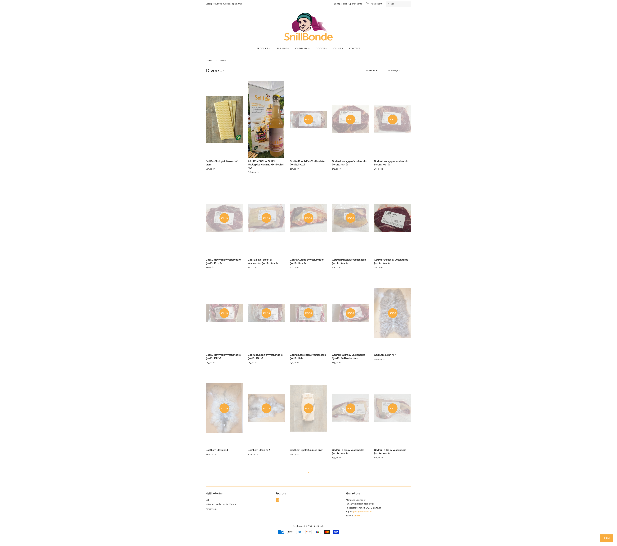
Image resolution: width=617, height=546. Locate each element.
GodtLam (301, 48)
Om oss (338, 48)
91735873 (358, 515)
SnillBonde (318, 526)
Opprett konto (355, 4)
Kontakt (354, 48)
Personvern (211, 509)
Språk (606, 538)
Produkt (263, 48)
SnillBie (282, 48)
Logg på (338, 4)
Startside (210, 61)
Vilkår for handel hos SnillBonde (221, 504)
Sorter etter (372, 70)
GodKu (320, 48)
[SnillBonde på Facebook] (278, 501)
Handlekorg (376, 4)
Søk (207, 500)
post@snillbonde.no (362, 511)
